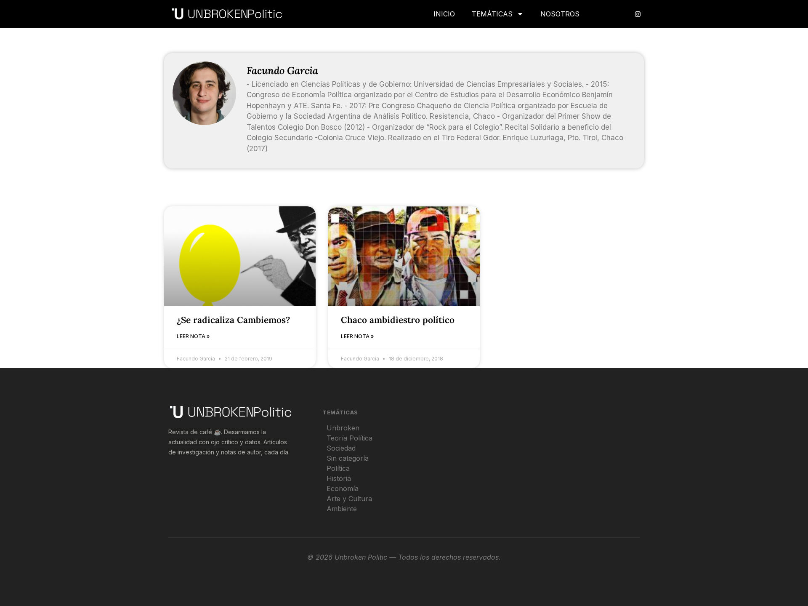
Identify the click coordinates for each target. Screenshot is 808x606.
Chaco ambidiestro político (397, 320)
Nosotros (559, 14)
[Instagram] (637, 14)
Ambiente (342, 509)
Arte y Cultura (349, 498)
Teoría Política (349, 438)
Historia (339, 478)
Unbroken (343, 428)
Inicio (444, 14)
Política (338, 468)
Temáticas (492, 14)
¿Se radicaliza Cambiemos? (233, 320)
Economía (343, 488)
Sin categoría (348, 458)
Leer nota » (193, 336)
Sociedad (341, 448)
